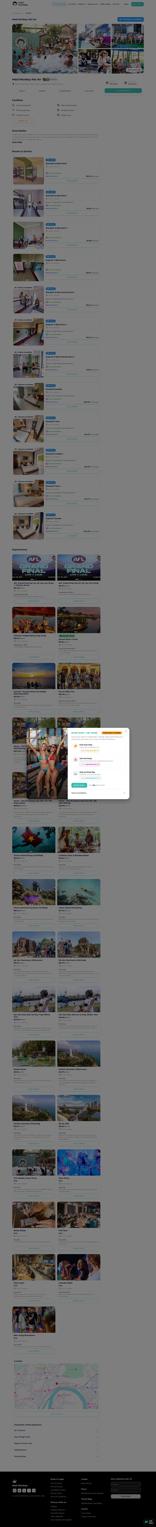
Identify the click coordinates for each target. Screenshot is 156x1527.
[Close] (126, 731)
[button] (98, 793)
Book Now (79, 785)
